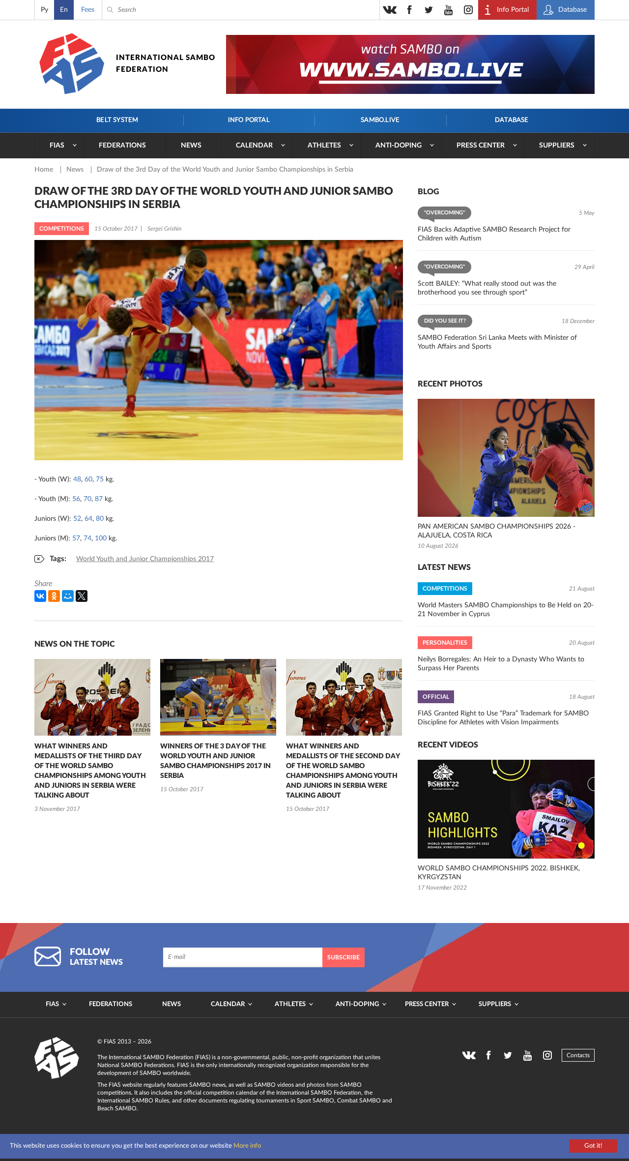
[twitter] (429, 10)
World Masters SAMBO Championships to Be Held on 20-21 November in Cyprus (506, 610)
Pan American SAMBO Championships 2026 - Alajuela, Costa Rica (496, 531)
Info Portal (249, 120)
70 (87, 499)
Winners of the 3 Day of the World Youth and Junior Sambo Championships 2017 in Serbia (215, 761)
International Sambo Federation (165, 63)
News (191, 145)
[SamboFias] (57, 1058)
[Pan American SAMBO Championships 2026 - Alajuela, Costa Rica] (506, 458)
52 (77, 518)
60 (88, 479)
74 (87, 538)
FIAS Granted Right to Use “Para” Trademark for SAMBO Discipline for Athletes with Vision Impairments (503, 718)
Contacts (578, 1055)
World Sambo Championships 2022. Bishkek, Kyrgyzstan (499, 873)
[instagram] (468, 10)
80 (100, 518)
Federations (122, 145)
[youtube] (448, 10)
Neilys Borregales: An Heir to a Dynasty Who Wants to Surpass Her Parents (501, 664)
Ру (44, 9)
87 (99, 499)
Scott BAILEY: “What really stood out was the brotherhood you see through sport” (487, 288)
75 (100, 479)
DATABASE (512, 120)
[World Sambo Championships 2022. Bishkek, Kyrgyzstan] (506, 809)
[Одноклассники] (54, 596)
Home (44, 169)
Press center (481, 145)
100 (101, 538)
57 (76, 538)
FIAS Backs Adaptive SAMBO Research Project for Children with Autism (494, 234)
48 (77, 479)
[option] (92, 737)
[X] (81, 596)
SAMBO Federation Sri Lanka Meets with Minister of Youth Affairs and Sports (497, 342)
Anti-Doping (398, 145)
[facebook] (409, 10)
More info (247, 1146)
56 (76, 499)
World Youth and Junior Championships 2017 (145, 559)
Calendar (254, 145)
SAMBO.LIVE (380, 120)
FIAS (57, 145)
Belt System (117, 120)
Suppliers (556, 145)
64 (88, 518)
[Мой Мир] (68, 596)
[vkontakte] (390, 10)
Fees (87, 9)
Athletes (324, 145)
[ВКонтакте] (40, 596)
